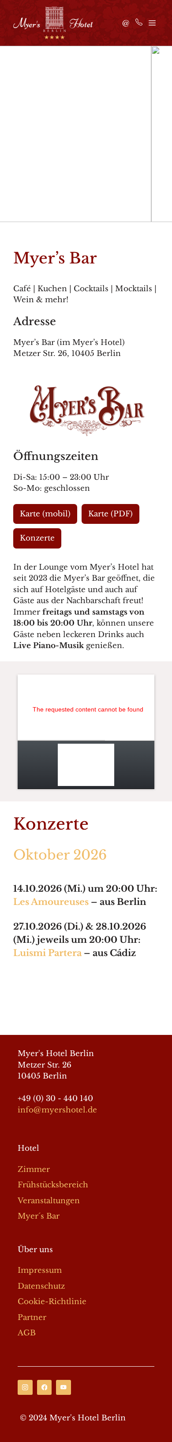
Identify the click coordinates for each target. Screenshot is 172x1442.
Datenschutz (41, 1286)
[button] (10, 133)
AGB (27, 1333)
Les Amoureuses (51, 902)
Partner (32, 1317)
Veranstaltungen (49, 1200)
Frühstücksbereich (53, 1185)
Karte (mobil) (45, 514)
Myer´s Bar (39, 1216)
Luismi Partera (47, 953)
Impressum (40, 1270)
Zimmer (34, 1169)
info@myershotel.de (57, 1110)
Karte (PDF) (110, 514)
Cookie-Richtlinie (52, 1301)
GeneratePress (86, 1021)
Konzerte (37, 538)
